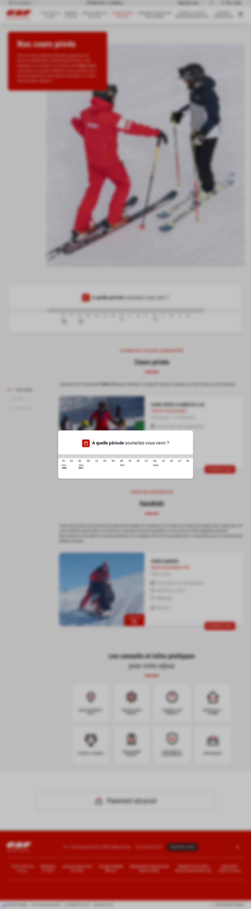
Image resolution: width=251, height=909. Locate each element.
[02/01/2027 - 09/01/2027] (84, 456)
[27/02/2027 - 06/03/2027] (151, 456)
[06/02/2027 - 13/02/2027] (126, 456)
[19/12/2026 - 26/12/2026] (67, 456)
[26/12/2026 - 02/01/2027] (76, 456)
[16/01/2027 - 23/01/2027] (101, 456)
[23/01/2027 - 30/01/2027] (109, 456)
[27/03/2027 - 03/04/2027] (184, 456)
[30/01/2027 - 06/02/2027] (117, 456)
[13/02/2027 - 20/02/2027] (134, 456)
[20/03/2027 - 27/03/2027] (176, 456)
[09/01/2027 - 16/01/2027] (92, 456)
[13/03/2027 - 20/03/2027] (167, 456)
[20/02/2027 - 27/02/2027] (142, 456)
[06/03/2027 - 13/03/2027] (159, 456)
